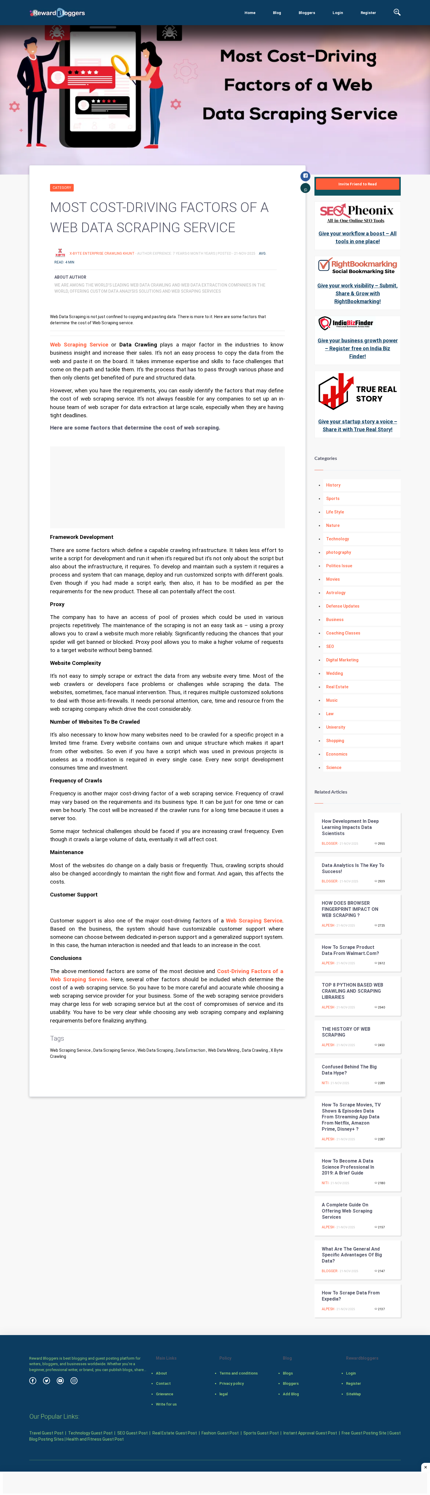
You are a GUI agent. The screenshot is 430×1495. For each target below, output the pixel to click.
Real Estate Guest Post (174, 1433)
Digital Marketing (342, 660)
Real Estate (337, 686)
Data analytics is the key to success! (353, 868)
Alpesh (328, 925)
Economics (337, 754)
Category (62, 188)
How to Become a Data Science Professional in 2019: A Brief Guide (348, 1167)
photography (338, 552)
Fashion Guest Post (220, 1433)
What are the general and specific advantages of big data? (352, 1255)
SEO (330, 646)
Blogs (288, 1373)
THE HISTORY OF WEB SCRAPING (346, 1032)
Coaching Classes (343, 633)
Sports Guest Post (261, 1433)
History (333, 485)
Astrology (335, 592)
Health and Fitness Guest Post (95, 1439)
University (335, 727)
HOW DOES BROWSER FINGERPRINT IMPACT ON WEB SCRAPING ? (350, 909)
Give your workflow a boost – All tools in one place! (358, 237)
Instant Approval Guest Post (310, 1433)
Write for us (166, 1404)
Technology (337, 539)
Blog (277, 13)
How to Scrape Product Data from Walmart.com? (350, 950)
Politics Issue (339, 565)
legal (223, 1394)
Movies (333, 579)
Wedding (334, 673)
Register (368, 13)
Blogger (330, 844)
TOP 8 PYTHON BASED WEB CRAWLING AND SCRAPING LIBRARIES (352, 991)
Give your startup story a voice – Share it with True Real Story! (357, 425)
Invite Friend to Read (357, 184)
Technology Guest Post (90, 1433)
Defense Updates (343, 606)
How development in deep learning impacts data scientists (350, 827)
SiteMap (353, 1394)
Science (333, 767)
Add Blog (291, 1394)
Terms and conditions (238, 1373)
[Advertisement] (167, 487)
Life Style (335, 512)
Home (250, 13)
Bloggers (307, 13)
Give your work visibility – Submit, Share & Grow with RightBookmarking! (357, 293)
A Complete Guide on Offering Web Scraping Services (347, 1211)
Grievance (164, 1394)
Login (338, 13)
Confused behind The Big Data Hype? (349, 1070)
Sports (333, 498)
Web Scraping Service (79, 345)
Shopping (335, 740)
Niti (325, 1083)
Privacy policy (231, 1383)
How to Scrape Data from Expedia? (351, 1296)
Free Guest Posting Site (364, 1433)
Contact (163, 1383)
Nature (333, 525)
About (161, 1373)
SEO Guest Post (132, 1433)
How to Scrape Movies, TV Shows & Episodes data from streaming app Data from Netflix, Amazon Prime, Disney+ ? (351, 1117)
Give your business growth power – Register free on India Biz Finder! (358, 348)
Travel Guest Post (46, 1433)
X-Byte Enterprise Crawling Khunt (102, 253)
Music (332, 700)
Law (329, 713)
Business (335, 619)
